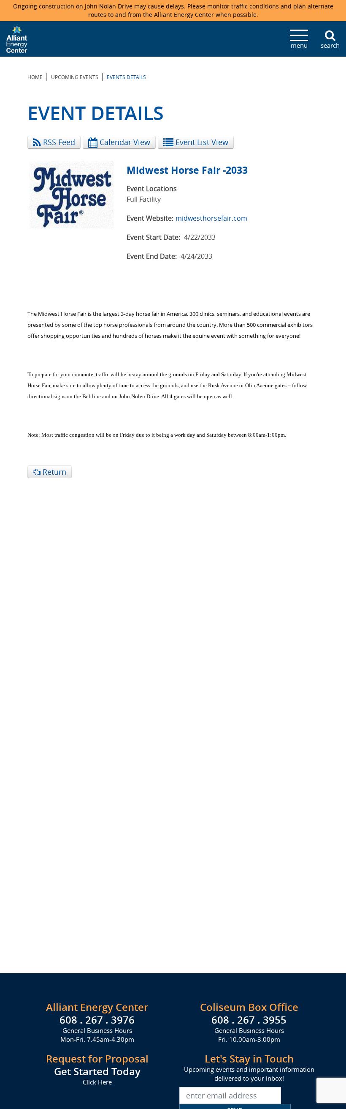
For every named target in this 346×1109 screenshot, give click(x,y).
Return (53, 472)
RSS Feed (58, 142)
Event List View (200, 142)
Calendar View (123, 142)
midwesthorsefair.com (211, 218)
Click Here (97, 1082)
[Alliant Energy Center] (16, 38)
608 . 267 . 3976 (97, 1020)
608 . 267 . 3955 (249, 1020)
